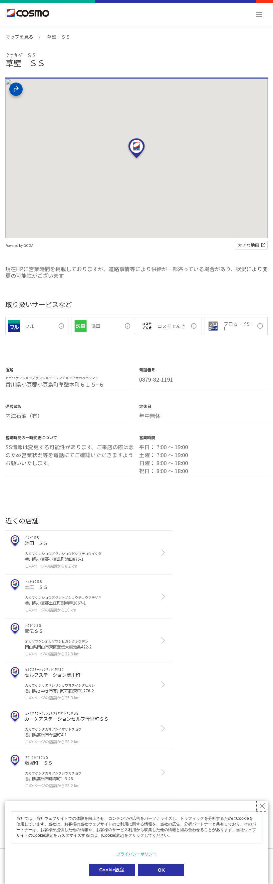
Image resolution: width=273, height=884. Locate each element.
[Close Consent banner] (262, 806)
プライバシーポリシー (136, 854)
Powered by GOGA (19, 245)
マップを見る (19, 36)
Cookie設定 (112, 869)
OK (161, 870)
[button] (259, 14)
